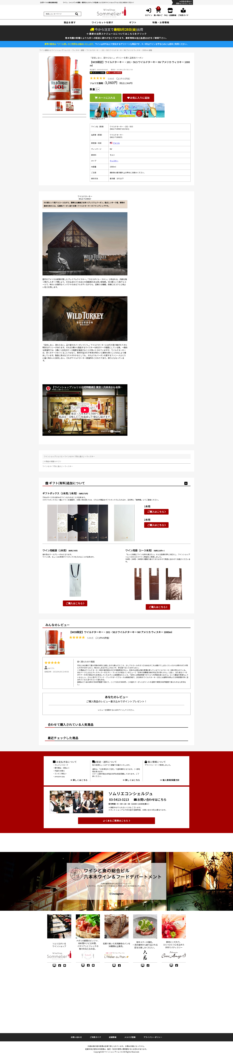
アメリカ (116, 143)
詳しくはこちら (80, 780)
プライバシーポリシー (153, 1037)
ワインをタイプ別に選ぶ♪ (74, 456)
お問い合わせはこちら (151, 799)
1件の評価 (124, 78)
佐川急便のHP (143, 37)
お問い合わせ (76, 1037)
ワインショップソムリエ (53, 456)
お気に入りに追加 (140, 97)
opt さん (51, 668)
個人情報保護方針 (171, 780)
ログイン (119, 710)
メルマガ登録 (130, 1037)
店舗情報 (112, 1037)
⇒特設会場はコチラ (97, 118)
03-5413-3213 (119, 799)
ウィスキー (114, 161)
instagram (118, 893)
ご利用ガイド (95, 1037)
